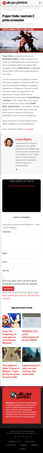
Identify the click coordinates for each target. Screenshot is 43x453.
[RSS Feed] (15, 436)
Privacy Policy (30, 441)
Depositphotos (30, 431)
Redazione (35, 445)
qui (34, 115)
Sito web (5, 270)
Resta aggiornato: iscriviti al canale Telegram (19, 29)
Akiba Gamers (6, 8)
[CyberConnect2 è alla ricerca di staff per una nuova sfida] (31, 361)
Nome (4, 253)
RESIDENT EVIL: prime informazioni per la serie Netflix (30, 335)
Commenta (6, 232)
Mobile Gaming (30, 8)
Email (4, 262)
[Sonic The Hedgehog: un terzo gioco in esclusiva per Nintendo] (11, 327)
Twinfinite (29, 129)
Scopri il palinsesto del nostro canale (21, 186)
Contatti (23, 449)
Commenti (31, 24)
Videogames (15, 8)
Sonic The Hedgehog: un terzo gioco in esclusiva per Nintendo (9, 337)
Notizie (22, 8)
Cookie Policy (11, 445)
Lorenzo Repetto (9, 24)
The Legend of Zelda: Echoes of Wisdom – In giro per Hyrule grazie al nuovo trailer (11, 371)
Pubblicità (23, 445)
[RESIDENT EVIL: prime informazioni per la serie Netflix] (31, 327)
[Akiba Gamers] (15, 4)
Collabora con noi (14, 441)
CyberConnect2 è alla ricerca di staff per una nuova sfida (31, 369)
